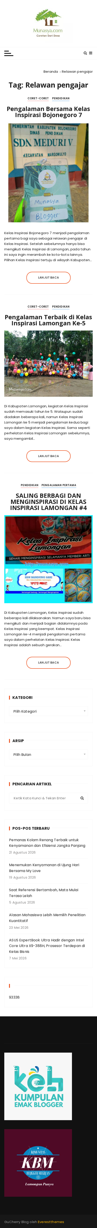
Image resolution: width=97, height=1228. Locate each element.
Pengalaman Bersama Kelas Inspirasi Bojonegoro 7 (48, 111)
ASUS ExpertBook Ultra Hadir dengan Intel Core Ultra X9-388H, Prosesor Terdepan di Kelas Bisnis (47, 946)
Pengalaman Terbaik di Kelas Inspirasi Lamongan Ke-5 (48, 320)
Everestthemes (51, 1221)
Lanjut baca (48, 277)
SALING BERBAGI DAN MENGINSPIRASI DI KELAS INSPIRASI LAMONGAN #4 (48, 501)
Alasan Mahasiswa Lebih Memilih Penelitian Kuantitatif (47, 917)
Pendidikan (61, 98)
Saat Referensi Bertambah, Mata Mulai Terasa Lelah (43, 892)
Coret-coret (38, 98)
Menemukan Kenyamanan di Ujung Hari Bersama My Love (44, 867)
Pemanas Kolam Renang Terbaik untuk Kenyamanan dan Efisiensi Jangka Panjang (47, 842)
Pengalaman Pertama (59, 485)
